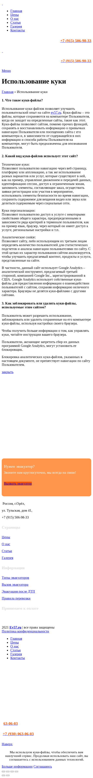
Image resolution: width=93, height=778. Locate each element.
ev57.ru (56, 112)
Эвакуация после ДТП (18, 591)
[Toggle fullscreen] (12, 771)
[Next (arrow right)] (8, 775)
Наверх (7, 744)
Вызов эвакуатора (15, 584)
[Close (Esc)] (3, 771)
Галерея (7, 558)
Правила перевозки (16, 598)
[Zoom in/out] (16, 771)
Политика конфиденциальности (25, 631)
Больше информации (17, 766)
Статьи (7, 551)
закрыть (7, 372)
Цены (6, 537)
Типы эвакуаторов (15, 577)
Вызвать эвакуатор (18, 483)
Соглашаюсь (43, 766)
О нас (6, 544)
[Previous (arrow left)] (3, 775)
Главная (7, 92)
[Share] (8, 771)
